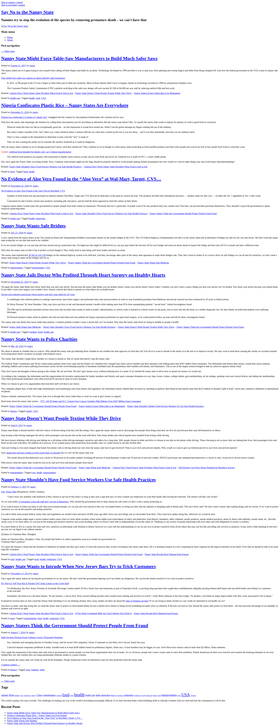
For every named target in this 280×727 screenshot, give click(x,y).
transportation (16, 267)
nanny (32, 65)
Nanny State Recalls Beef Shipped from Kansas (167, 554)
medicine (120, 695)
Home (10, 37)
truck (179, 695)
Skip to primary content (12, 2)
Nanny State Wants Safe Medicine (153, 262)
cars (33, 472)
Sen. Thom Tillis (8, 492)
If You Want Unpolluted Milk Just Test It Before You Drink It (103, 613)
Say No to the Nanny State (27, 12)
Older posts (8, 51)
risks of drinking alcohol (137, 601)
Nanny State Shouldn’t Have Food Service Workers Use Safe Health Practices (45, 166)
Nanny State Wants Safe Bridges (33, 225)
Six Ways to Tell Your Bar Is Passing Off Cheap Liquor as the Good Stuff (35, 583)
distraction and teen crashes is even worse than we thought (33, 453)
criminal (33, 332)
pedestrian (128, 695)
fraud (40, 332)
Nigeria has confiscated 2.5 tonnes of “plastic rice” (24, 117)
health (32, 98)
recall (143, 695)
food (12, 171)
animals (4, 695)
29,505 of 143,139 (37, 255)
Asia (28, 670)
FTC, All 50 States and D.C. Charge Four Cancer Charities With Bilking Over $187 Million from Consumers (91, 401)
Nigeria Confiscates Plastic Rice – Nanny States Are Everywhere (64, 105)
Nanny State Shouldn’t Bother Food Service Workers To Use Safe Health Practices (165, 406)
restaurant (54, 618)
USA (43, 98)
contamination (29, 618)
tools (38, 98)
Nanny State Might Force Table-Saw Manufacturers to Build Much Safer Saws (79, 58)
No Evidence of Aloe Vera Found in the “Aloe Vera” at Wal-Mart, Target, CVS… (81, 178)
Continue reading (10, 665)
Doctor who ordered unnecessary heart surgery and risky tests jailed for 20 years (38, 294)
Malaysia (114, 695)
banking (35, 670)
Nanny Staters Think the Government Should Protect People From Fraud (183, 213)
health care (15, 98)
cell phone (27, 695)
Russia (155, 695)
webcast (193, 695)
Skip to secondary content (13, 5)
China (39, 695)
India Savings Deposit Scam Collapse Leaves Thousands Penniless (32, 637)
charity (29, 411)
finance (13, 411)
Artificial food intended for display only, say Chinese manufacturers (40, 152)
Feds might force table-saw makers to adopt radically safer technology (33, 78)
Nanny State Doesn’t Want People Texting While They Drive (103, 93)
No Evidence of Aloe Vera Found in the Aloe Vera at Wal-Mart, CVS (33, 191)
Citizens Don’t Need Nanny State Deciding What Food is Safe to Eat (41, 93)
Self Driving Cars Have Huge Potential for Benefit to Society (206, 467)
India (42, 670)
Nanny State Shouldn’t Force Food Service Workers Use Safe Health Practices (79, 327)
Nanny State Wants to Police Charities (39, 339)
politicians (51, 559)
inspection (40, 218)
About (10, 40)
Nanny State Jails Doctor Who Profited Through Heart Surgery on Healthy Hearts (83, 274)
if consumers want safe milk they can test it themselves (44, 501)
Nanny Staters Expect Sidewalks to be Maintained (157, 93)
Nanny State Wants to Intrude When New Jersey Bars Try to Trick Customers (78, 566)
